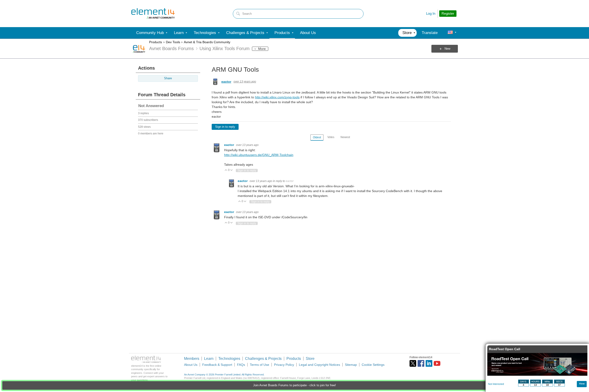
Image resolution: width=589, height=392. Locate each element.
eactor (226, 81)
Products (155, 42)
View (582, 383)
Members (191, 359)
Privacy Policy (284, 364)
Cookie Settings (373, 364)
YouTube (437, 363)
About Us (190, 364)
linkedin (429, 363)
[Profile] (450, 33)
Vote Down (232, 170)
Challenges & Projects (263, 359)
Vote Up (226, 170)
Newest (345, 137)
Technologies (229, 359)
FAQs (241, 364)
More (262, 49)
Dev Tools (173, 42)
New (447, 48)
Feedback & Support (217, 364)
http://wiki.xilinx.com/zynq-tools (277, 97)
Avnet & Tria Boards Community (207, 42)
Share (168, 78)
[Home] (153, 13)
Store (310, 359)
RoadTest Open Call (504, 349)
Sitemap (351, 364)
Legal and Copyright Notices (319, 364)
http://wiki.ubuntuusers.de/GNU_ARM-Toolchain (258, 155)
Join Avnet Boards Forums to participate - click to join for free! (294, 385)
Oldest (317, 137)
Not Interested (496, 384)
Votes (330, 137)
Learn (209, 359)
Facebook (421, 363)
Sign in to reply (225, 126)
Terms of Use (259, 364)
